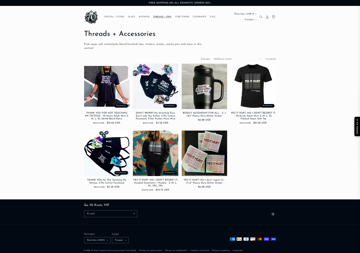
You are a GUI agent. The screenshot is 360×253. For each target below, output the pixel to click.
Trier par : (206, 59)
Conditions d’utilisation (199, 250)
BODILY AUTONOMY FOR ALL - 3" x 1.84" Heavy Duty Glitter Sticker (204, 114)
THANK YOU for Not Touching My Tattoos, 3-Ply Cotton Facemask (106, 181)
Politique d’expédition (221, 250)
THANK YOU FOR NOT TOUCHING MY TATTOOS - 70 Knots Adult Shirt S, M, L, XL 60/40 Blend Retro (107, 116)
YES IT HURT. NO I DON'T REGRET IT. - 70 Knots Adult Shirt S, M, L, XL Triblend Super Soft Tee (253, 116)
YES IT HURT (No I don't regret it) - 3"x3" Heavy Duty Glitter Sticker (204, 181)
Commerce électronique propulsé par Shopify (117, 250)
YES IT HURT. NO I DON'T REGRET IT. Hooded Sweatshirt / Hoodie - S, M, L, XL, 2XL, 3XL (155, 183)
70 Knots (94, 250)
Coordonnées (238, 250)
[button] (261, 17)
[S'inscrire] (133, 213)
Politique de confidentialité (176, 250)
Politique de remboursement (150, 250)
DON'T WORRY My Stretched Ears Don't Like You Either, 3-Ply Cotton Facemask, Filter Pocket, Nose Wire (156, 116)
